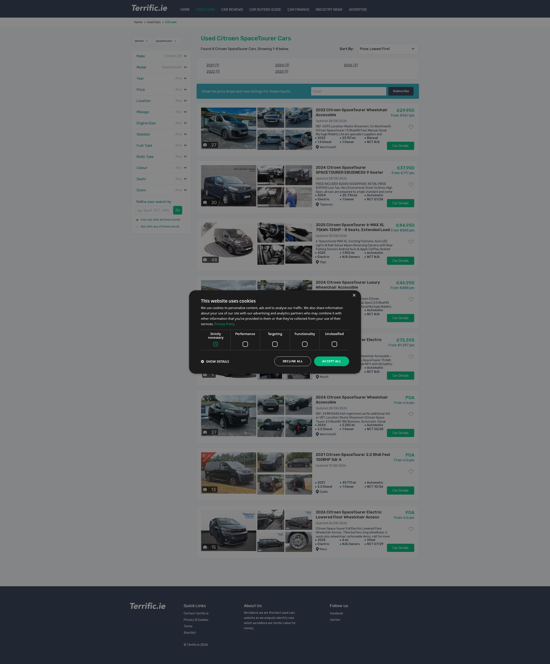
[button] (215, 361)
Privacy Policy (224, 324)
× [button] (354, 295)
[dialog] (275, 332)
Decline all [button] (293, 361)
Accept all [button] (331, 361)
